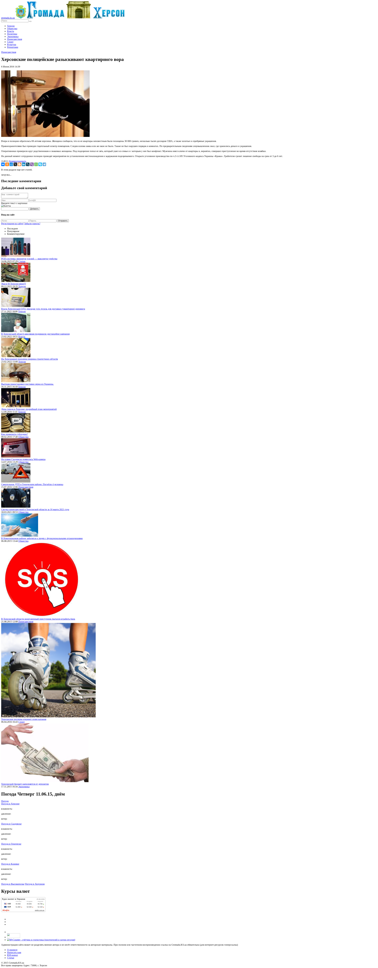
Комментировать (17, 161)
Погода (5, 801)
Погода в (10, 803)
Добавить (34, 209)
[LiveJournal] (28, 164)
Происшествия (14, 39)
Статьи (21, 261)
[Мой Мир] (11, 164)
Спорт (10, 42)
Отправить (63, 221)
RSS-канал (12, 955)
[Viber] (32, 164)
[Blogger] (19, 164)
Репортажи (12, 47)
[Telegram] (44, 164)
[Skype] (40, 164)
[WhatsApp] (36, 164)
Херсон (11, 26)
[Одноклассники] (7, 164)
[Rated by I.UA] (13, 937)
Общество (12, 28)
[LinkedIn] (23, 164)
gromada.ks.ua (8, 18)
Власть (10, 31)
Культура (11, 44)
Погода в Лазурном (35, 884)
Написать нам (14, 952)
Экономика (12, 36)
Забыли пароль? (32, 223)
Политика (12, 34)
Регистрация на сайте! (12, 223)
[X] (15, 164)
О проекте (12, 950)
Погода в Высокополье (12, 884)
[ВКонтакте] (3, 164)
